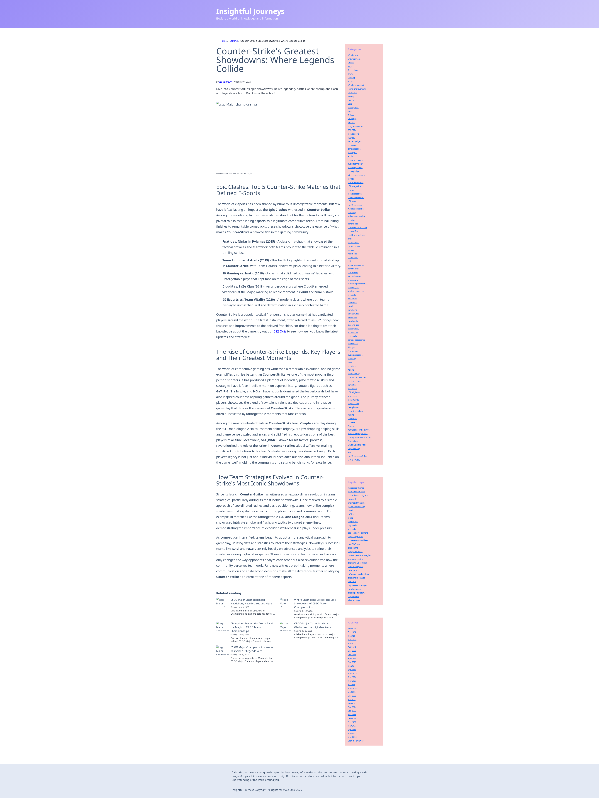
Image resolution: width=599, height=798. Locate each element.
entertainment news (356, 491)
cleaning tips (353, 325)
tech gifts (352, 295)
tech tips (351, 220)
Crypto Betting (354, 448)
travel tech (352, 418)
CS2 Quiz (279, 331)
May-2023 (352, 673)
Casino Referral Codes (357, 227)
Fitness (351, 62)
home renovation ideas (358, 540)
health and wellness (356, 235)
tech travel (352, 366)
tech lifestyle (353, 400)
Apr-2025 (352, 729)
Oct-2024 (352, 647)
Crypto (351, 426)
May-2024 (352, 688)
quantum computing (356, 506)
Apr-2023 (352, 658)
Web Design (353, 55)
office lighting (354, 392)
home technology (355, 411)
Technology (353, 70)
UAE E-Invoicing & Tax (357, 456)
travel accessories (356, 197)
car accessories (354, 149)
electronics (352, 388)
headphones (353, 407)
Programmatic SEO (356, 126)
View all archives (355, 740)
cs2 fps (351, 514)
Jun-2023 (352, 643)
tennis (350, 518)
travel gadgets (354, 321)
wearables (352, 298)
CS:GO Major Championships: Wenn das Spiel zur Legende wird (252, 649)
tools (350, 362)
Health (351, 100)
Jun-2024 (352, 699)
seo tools (352, 529)
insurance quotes (355, 559)
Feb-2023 (352, 714)
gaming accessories (356, 340)
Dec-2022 (352, 696)
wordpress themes (356, 488)
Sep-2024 (352, 677)
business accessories (357, 377)
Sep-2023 (352, 710)
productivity (353, 280)
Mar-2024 (352, 639)
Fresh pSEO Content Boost (359, 437)
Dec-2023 (352, 651)
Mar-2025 (352, 733)
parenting (352, 358)
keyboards (352, 396)
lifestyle (351, 347)
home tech (352, 422)
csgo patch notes (355, 551)
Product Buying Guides (358, 433)
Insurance (352, 92)
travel (350, 306)
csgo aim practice (355, 536)
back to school (354, 246)
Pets (350, 111)
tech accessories (355, 193)
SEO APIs (352, 130)
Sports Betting (354, 373)
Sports (350, 81)
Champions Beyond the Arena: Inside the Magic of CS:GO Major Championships (252, 627)
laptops (351, 178)
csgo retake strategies (357, 585)
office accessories (355, 182)
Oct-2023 (352, 654)
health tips (352, 253)
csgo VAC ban (354, 544)
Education (352, 119)
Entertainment (354, 59)
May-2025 (352, 737)
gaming (351, 250)
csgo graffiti (353, 548)
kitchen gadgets (355, 141)
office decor (353, 272)
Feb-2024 (352, 632)
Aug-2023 (352, 662)
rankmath (352, 499)
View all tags (354, 600)
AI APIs (351, 370)
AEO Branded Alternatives (359, 430)
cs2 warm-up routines (357, 563)
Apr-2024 (352, 669)
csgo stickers (353, 596)
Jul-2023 (351, 684)
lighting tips (353, 223)
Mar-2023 (352, 681)
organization (353, 403)
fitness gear (353, 351)
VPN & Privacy (354, 459)
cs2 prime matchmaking (358, 574)
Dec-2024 (352, 718)
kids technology (354, 276)
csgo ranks (352, 525)
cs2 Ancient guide (355, 566)
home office (353, 231)
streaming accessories (358, 283)
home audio (353, 257)
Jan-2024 (352, 666)
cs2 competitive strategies (359, 555)
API (349, 452)
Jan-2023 (352, 692)
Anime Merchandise (356, 216)
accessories (353, 332)
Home (224, 40)
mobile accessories (356, 208)
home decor (353, 343)
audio (350, 156)
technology (352, 145)
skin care (352, 581)
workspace (352, 317)
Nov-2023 (352, 703)
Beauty (351, 96)
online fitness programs (358, 495)
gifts (350, 238)
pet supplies (353, 336)
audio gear (352, 152)
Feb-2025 (352, 722)
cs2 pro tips (353, 521)
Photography (353, 107)
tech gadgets (353, 134)
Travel (350, 74)
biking (350, 261)
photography (353, 328)
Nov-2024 (352, 628)
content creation (355, 381)
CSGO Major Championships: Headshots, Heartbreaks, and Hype (251, 601)
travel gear (352, 302)
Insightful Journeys (250, 11)
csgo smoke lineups (356, 577)
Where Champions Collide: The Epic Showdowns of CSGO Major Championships (315, 603)
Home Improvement (356, 89)
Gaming (233, 40)
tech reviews (353, 242)
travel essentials (355, 589)
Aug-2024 (352, 707)
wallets (351, 415)
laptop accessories (356, 265)
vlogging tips (353, 313)
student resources (356, 291)
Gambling (352, 212)
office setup (353, 201)
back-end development (358, 533)
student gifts (353, 287)
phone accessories (356, 160)
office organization (356, 186)
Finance (351, 122)
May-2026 (352, 725)
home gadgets (354, 171)
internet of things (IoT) (357, 503)
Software (352, 115)
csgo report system (356, 592)
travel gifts (352, 310)
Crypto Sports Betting (357, 444)
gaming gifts (353, 268)
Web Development (356, 85)
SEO (349, 66)
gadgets (351, 137)
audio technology (355, 164)
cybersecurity (354, 570)
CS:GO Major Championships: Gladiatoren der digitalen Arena (312, 625)
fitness (351, 190)
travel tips (352, 385)
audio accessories (355, 355)
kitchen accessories (356, 175)
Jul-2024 (351, 636)
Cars (350, 104)
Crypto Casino (354, 441)
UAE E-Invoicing (355, 205)
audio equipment (355, 167)
